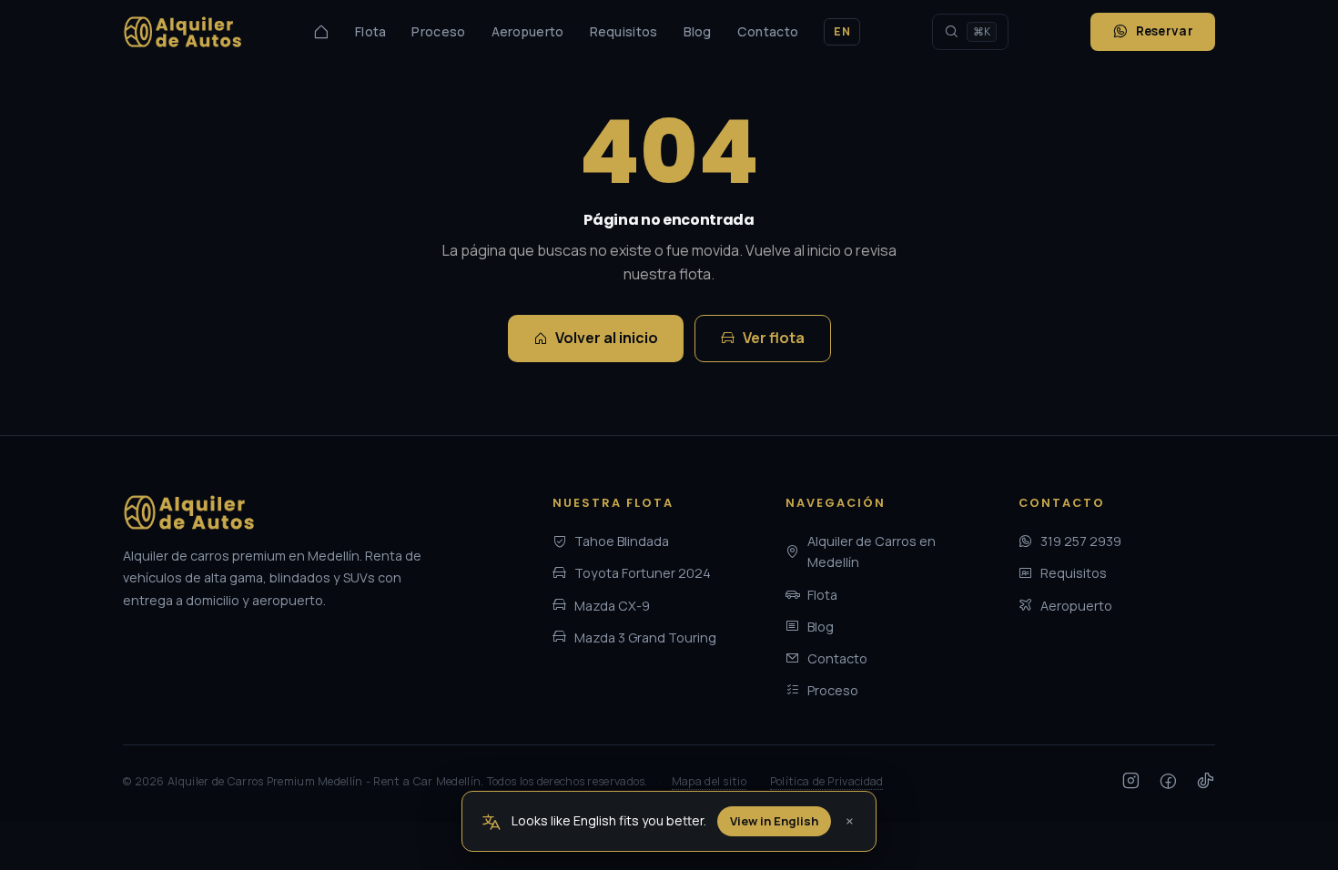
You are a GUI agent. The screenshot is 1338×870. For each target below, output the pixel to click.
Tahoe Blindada (621, 541)
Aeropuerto (528, 31)
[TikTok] (1205, 782)
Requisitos (624, 31)
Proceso (438, 31)
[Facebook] (1168, 782)
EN (842, 31)
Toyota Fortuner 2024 (642, 573)
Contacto (767, 31)
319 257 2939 (1080, 541)
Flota (371, 31)
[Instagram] (1130, 782)
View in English (774, 821)
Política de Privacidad (827, 781)
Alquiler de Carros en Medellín (871, 551)
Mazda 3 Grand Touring (645, 637)
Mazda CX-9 (612, 605)
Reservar (1164, 31)
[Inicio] (321, 32)
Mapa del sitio (709, 781)
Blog (698, 31)
